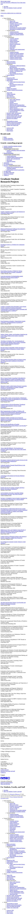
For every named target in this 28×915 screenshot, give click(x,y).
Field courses (13, 827)
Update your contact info (12, 907)
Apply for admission (14, 807)
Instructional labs (14, 894)
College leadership (11, 876)
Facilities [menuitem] (12, 102)
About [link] (5, 91)
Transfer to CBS (13, 809)
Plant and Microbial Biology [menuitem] (16, 73)
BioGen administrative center (16, 891)
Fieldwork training (11, 161)
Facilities (12, 884)
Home (5, 137)
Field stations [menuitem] (10, 80)
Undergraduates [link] (10, 19)
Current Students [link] (7, 36)
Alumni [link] (5, 119)
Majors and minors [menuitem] (14, 22)
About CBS (12, 803)
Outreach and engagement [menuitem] (13, 114)
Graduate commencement (16, 840)
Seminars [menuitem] (9, 87)
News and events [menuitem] (11, 96)
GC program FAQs (8, 164)
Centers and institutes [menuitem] (12, 88)
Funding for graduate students (17, 817)
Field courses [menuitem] (13, 45)
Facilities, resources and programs (14, 872)
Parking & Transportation (7, 782)
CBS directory (10, 878)
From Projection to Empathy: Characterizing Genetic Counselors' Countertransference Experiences (13, 322)
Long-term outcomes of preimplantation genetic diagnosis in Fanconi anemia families (12, 277)
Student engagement (14, 823)
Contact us (6, 175)
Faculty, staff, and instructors (13, 158)
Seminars (9, 869)
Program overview (8, 147)
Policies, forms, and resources (17, 838)
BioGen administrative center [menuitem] (16, 109)
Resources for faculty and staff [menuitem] (14, 117)
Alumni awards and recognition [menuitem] (14, 122)
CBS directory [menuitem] (10, 95)
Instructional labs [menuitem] (14, 111)
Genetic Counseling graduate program (13, 146)
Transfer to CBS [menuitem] (13, 26)
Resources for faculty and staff (8, 771)
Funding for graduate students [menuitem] (17, 34)
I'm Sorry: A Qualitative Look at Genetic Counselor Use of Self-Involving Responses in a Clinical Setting (14, 499)
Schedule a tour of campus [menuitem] (16, 23)
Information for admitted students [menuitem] (17, 29)
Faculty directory (11, 857)
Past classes (9, 160)
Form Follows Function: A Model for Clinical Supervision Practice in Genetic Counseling (11, 271)
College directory (5, 769)
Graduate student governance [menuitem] (16, 54)
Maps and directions (5, 784)
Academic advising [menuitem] (14, 38)
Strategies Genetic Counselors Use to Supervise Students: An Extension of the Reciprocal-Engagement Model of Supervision (13, 419)
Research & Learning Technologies (18, 888)
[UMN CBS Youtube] (9, 778)
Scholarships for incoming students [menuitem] (18, 27)
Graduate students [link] (11, 30)
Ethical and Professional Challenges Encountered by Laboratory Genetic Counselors (13, 229)
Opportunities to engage (12, 903)
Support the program (8, 174)
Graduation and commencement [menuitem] (17, 49)
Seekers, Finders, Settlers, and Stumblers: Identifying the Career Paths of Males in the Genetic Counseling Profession (14, 336)
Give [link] (5, 126)
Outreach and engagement (13, 896)
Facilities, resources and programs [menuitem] (14, 90)
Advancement (13, 883)
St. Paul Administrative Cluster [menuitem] (17, 110)
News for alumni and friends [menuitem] (13, 124)
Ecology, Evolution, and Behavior (18, 852)
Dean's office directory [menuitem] (15, 99)
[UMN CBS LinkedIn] (4, 778)
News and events (11, 879)
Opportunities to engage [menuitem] (12, 121)
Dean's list (12, 830)
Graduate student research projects (15, 157)
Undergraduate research (12, 861)
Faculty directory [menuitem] (11, 75)
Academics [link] (6, 60)
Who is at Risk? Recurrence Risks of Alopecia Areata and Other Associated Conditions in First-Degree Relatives (13, 361)
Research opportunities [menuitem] (15, 44)
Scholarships (13, 829)
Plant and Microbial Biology (16, 856)
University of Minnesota (15, 794)
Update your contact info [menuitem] (12, 125)
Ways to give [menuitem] (10, 129)
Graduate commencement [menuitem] (16, 57)
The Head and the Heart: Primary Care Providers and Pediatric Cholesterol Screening (13, 603)
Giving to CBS (10, 910)
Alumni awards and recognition (14, 905)
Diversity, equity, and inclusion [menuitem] (14, 113)
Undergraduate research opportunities (15, 169)
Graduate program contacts (16, 841)
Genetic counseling (8, 138)
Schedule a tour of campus (16, 806)
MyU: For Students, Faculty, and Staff (13, 7)
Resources (6, 165)
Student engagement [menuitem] (14, 41)
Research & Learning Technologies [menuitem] (18, 106)
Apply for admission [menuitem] (14, 25)
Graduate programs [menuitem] (14, 31)
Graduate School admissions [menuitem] (16, 33)
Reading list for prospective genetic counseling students (15, 167)
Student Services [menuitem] (13, 107)
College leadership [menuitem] (11, 94)
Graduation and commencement (17, 832)
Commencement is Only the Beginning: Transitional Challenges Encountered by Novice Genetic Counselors (13, 406)
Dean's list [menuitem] (12, 48)
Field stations (10, 863)
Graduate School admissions (16, 815)
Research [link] (6, 76)
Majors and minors (14, 804)
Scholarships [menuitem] (13, 46)
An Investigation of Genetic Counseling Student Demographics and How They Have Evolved (12, 493)
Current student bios (11, 156)
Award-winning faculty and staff (14, 898)
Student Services (13, 890)
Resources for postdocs (12, 901)
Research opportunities (15, 826)
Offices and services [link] (11, 98)
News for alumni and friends (13, 906)
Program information (8, 153)
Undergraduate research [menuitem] (12, 79)
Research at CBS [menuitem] (11, 77)
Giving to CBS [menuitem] (10, 128)
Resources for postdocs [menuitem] (12, 118)
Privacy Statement (14, 796)
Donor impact (10, 913)
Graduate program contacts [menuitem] (16, 59)
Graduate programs (14, 814)
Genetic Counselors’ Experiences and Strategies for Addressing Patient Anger (13, 212)
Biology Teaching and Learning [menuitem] (17, 68)
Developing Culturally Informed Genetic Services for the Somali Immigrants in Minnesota (14, 460)
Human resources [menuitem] (14, 103)
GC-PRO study (7, 171)
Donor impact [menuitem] (10, 130)
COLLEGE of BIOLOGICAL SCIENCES (11, 13)
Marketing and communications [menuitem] (17, 105)
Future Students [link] (7, 18)
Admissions (6, 162)
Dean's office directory (15, 882)
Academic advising (14, 821)
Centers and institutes (12, 871)
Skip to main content (5, 1)
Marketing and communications (17, 887)
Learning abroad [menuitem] (13, 42)
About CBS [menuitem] (12, 21)
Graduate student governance (16, 837)
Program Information (8, 139)
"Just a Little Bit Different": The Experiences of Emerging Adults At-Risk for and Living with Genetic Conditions (13, 449)
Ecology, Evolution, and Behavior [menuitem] (18, 69)
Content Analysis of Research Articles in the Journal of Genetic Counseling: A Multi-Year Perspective (13, 537)
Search (2, 10)
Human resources (14, 886)
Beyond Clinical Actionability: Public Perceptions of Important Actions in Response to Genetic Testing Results (13, 349)
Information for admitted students (17, 811)
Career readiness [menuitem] (13, 40)
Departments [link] (10, 64)
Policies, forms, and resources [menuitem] (17, 56)
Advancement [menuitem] (13, 101)
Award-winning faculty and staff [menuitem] (14, 115)
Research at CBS (11, 860)
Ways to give (10, 911)
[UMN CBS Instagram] (6, 778)
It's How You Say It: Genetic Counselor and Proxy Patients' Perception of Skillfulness (12, 488)
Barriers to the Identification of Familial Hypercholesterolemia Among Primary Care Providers (13, 425)
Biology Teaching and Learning (17, 850)
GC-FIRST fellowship (9, 172)
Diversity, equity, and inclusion (14, 895)
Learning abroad (13, 825)
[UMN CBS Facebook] (2, 778)
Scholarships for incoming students (18, 810)
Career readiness (13, 822)
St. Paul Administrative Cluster (17, 892)
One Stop (6, 6)
